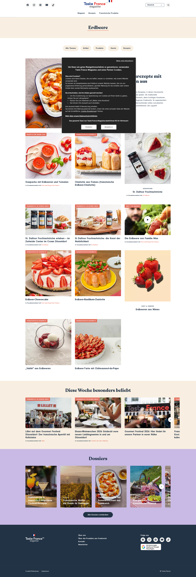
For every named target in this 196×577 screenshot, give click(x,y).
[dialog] (99, 95)
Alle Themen (71, 48)
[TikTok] (53, 5)
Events (113, 48)
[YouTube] (46, 5)
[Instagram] (34, 5)
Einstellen (89, 127)
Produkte (99, 48)
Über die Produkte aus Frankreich (92, 538)
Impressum (45, 571)
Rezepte (92, 13)
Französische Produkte (108, 13)
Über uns (82, 535)
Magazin (81, 13)
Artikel (86, 48)
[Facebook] (27, 5)
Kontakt (81, 541)
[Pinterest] (40, 5)
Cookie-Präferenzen (32, 571)
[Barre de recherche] (168, 5)
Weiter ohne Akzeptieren (124, 61)
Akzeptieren (109, 127)
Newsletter (83, 545)
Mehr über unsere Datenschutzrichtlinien (81, 116)
